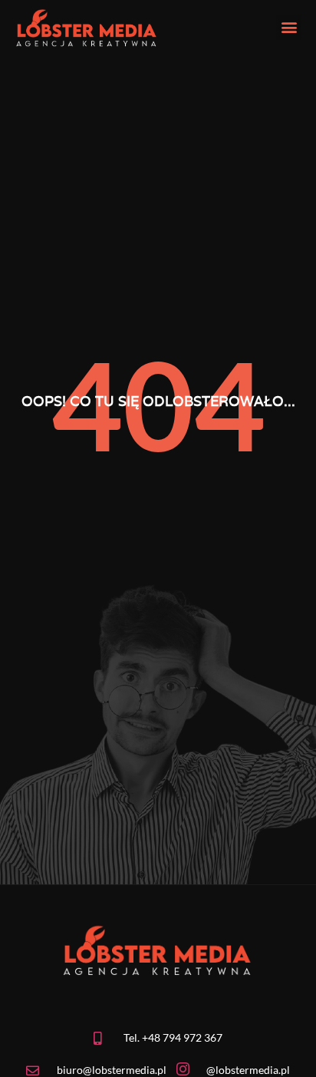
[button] (288, 27)
